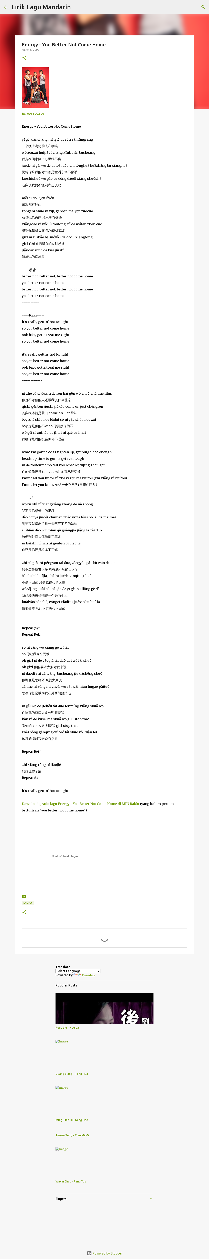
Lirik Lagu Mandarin (41, 7)
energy (27, 902)
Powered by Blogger (107, 1253)
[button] (24, 58)
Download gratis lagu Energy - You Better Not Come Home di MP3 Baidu (80, 804)
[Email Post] (24, 898)
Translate (88, 975)
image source (33, 113)
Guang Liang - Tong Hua (72, 1073)
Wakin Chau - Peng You (71, 1181)
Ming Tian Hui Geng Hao (72, 1120)
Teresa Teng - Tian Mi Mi (72, 1135)
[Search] (76, 7)
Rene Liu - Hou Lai (68, 1027)
